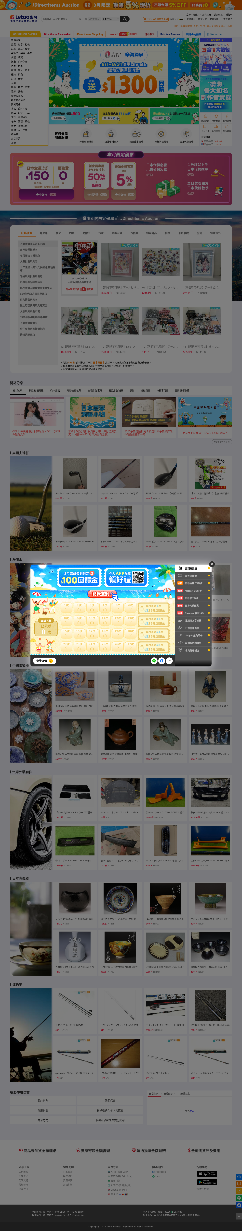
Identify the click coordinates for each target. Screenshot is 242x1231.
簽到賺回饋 (191, 568)
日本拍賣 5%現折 (190, 583)
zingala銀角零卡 (193, 635)
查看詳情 (41, 661)
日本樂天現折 (188, 598)
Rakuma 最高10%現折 (193, 613)
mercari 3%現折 (190, 590)
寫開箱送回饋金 (193, 642)
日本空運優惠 (192, 628)
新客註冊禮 (191, 575)
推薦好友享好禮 (193, 620)
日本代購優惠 (188, 605)
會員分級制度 (192, 650)
